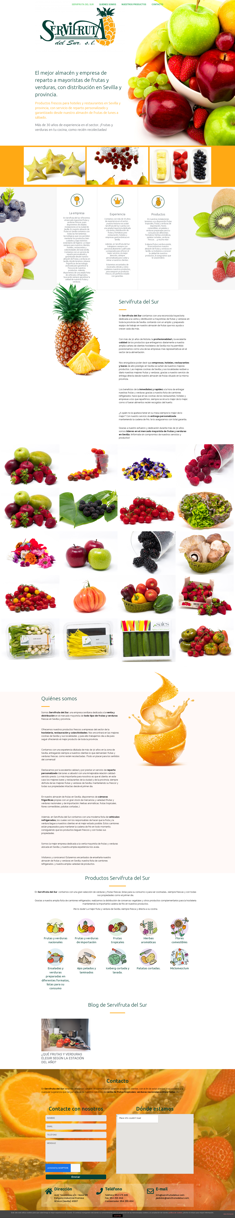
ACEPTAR (117, 1216)
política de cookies (175, 1213)
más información (228, 1214)
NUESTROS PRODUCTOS (134, 4)
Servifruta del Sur (83, 4)
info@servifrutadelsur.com (170, 1195)
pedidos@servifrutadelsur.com (172, 1198)
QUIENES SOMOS (107, 4)
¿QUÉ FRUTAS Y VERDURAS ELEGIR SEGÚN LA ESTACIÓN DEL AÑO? (62, 1058)
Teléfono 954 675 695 (116, 1195)
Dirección (63, 1189)
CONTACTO (157, 4)
